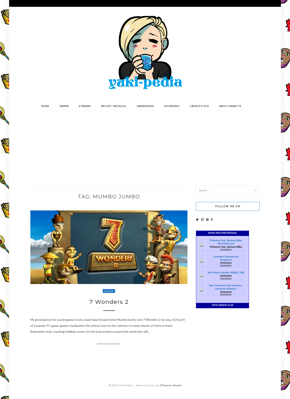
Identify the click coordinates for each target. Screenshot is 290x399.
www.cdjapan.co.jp (222, 305)
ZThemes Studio (171, 385)
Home (45, 106)
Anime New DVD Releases (222, 232)
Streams (85, 106)
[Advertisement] (145, 145)
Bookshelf (172, 106)
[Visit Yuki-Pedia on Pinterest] (207, 219)
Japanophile (145, 106)
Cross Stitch (199, 106)
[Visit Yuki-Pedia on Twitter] (197, 219)
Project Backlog (113, 106)
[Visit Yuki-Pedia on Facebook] (212, 219)
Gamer (64, 106)
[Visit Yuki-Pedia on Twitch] (202, 219)
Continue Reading (109, 343)
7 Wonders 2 (109, 301)
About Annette (230, 106)
